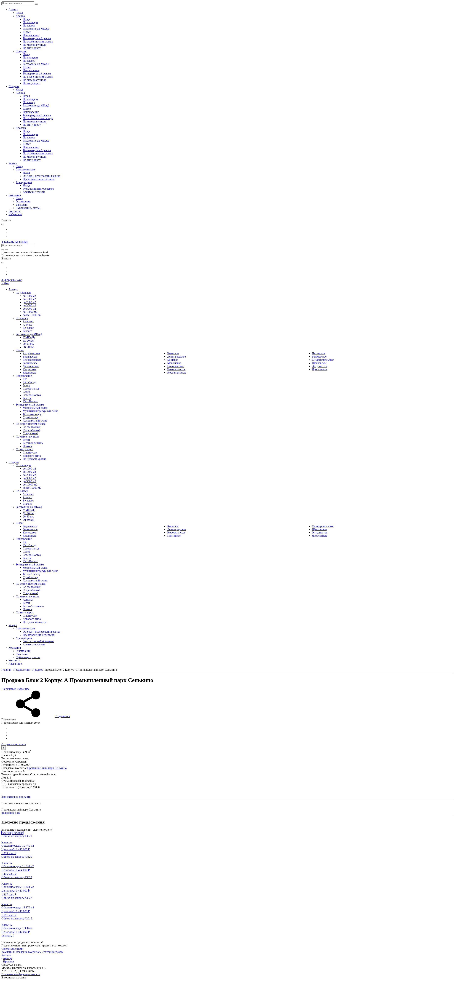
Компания (7, 951)
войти (5, 283)
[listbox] (227, 233)
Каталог (6, 955)
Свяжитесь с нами (12, 948)
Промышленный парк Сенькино (47, 767)
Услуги (46, 951)
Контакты (57, 951)
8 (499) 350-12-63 (11, 280)
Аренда (6, 832)
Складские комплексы (28, 951)
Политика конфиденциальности (20, 974)
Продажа (17, 832)
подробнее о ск (10, 812)
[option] (231, 229)
